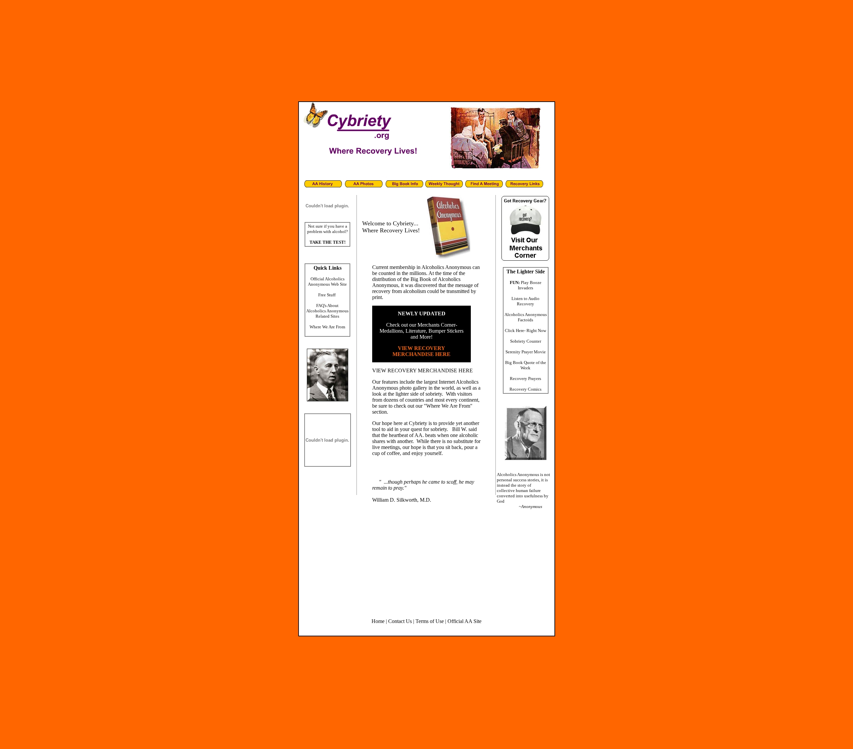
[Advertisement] (426, 49)
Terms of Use (430, 621)
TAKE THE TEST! (328, 242)
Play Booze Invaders (529, 285)
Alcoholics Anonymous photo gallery (425, 385)
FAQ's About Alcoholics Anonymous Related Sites (327, 311)
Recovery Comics (525, 389)
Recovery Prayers (525, 378)
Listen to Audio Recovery (525, 301)
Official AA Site (464, 621)
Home (378, 621)
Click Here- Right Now (525, 330)
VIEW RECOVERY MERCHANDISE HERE (422, 370)
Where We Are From (327, 326)
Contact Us (400, 621)
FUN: (515, 282)
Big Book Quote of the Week (525, 365)
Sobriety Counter (525, 341)
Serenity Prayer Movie (525, 351)
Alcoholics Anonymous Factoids (525, 317)
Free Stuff (327, 294)
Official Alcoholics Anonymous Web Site (327, 281)
